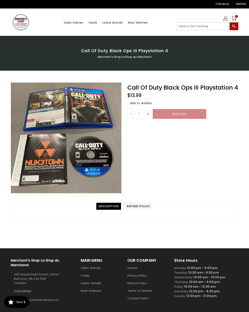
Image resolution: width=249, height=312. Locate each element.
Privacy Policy (137, 275)
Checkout (222, 4)
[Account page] (226, 18)
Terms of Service (139, 291)
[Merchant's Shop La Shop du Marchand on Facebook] (6, 4)
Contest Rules (137, 298)
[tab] (108, 206)
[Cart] (234, 18)
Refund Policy (137, 283)
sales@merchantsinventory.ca (36, 300)
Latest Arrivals (91, 283)
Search (132, 268)
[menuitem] (73, 22)
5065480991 (22, 291)
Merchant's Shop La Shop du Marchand (124, 57)
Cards (85, 275)
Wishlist (241, 4)
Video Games (91, 268)
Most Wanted (91, 291)
